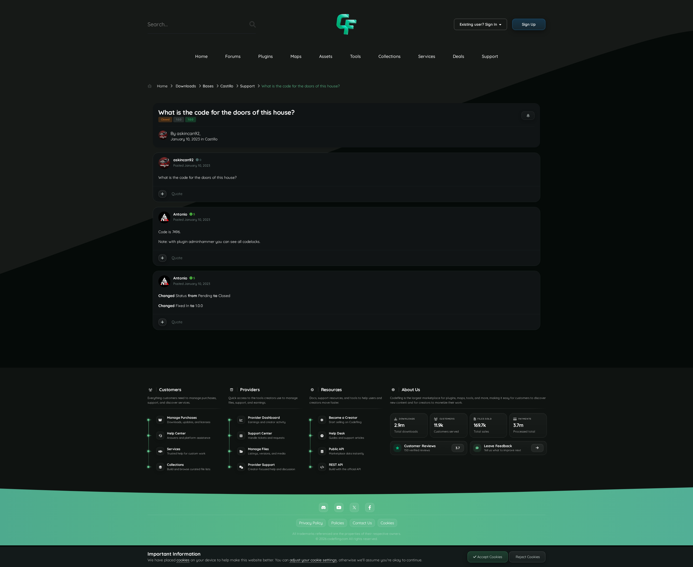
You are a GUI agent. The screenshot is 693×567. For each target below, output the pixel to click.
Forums (233, 56)
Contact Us (362, 522)
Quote (177, 193)
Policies (337, 522)
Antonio (180, 214)
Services (426, 56)
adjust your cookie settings (313, 560)
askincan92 (188, 133)
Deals (458, 56)
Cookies (387, 522)
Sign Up (529, 24)
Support (490, 56)
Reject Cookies (527, 557)
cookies (182, 560)
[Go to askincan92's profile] (163, 135)
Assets (325, 56)
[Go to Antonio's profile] (164, 217)
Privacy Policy (311, 522)
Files (238, 24)
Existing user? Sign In (479, 24)
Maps (296, 56)
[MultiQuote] (162, 194)
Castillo (211, 139)
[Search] (252, 24)
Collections (389, 56)
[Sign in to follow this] (528, 115)
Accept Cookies (489, 557)
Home (201, 56)
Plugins (265, 56)
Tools (355, 56)
